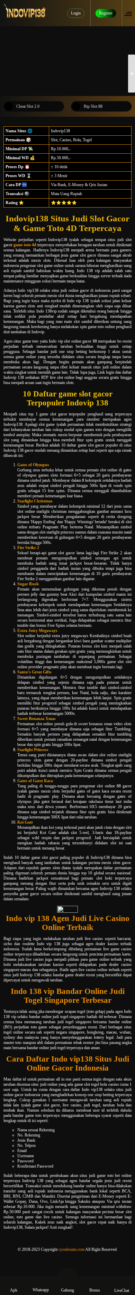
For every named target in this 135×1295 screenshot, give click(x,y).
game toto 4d (25, 244)
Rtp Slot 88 (93, 106)
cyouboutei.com (71, 1249)
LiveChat (121, 1290)
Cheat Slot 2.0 (27, 106)
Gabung (67, 1290)
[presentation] (131, 74)
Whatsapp (41, 1289)
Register (105, 13)
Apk (13, 1290)
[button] (130, 13)
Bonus (94, 1290)
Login (76, 13)
